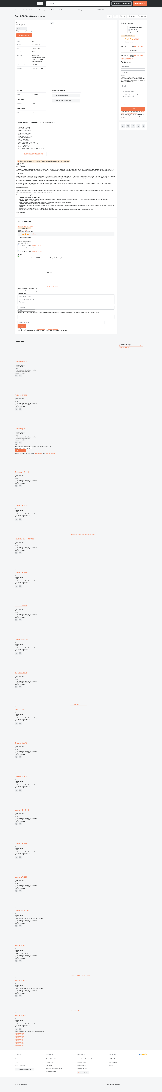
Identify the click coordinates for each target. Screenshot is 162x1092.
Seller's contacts (20, 1065)
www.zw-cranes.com (24, 253)
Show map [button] (49, 272)
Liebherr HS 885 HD (22, 910)
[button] (109, 16)
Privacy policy (50, 1062)
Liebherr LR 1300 (21, 505)
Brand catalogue (51, 1071)
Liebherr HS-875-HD (22, 639)
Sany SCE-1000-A (21, 945)
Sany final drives (124, 346)
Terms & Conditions (52, 1059)
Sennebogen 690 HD (22, 472)
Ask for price (22, 28)
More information (126, 58)
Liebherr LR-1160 (21, 877)
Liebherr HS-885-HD (22, 810)
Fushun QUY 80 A (21, 362)
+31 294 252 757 (37, 251)
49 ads (25, 230)
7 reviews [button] (33, 234)
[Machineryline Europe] (25, 3)
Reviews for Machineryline (54, 1068)
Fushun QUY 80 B (21, 395)
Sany (33, 41)
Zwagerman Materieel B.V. (25, 226)
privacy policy (41, 329)
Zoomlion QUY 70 (21, 743)
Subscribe (20, 451)
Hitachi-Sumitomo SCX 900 (24, 539)
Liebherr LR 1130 (21, 572)
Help (16, 1062)
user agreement (53, 329)
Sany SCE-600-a (20, 1015)
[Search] (48, 3)
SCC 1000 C (36, 44)
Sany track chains (134, 346)
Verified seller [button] (25, 228)
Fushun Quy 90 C (21, 429)
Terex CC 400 (19, 709)
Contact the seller (24, 35)
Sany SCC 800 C (21, 673)
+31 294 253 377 (37, 245)
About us (17, 1059)
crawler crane (36, 48)
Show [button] (30, 245)
